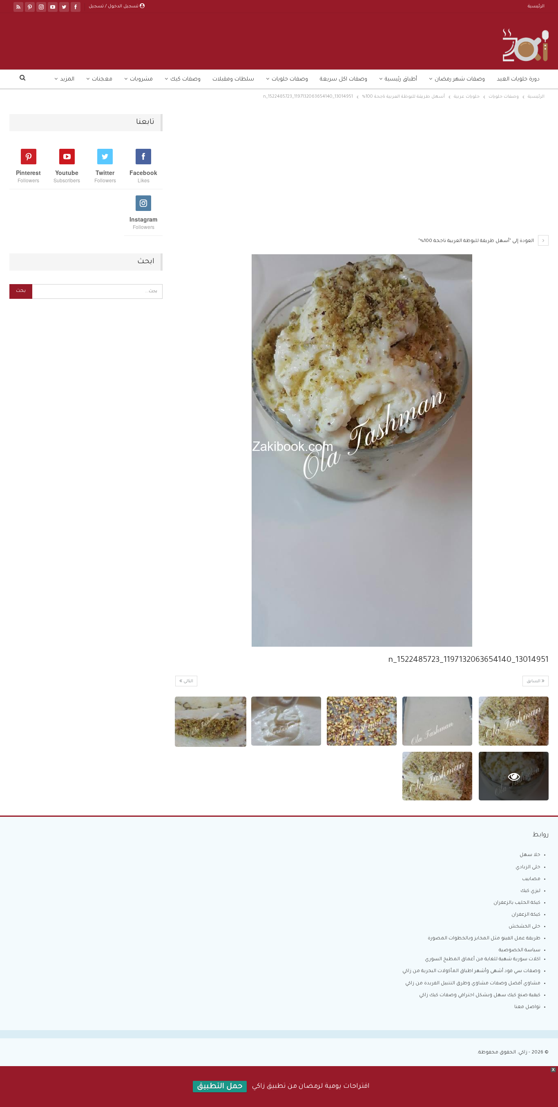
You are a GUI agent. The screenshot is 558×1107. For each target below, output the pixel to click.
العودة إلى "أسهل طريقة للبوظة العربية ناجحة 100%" (476, 241)
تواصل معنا (527, 1007)
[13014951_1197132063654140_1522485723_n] (514, 721)
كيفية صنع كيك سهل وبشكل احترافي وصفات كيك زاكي (479, 995)
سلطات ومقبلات (233, 79)
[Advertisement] (362, 174)
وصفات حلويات (290, 79)
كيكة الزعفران (525, 915)
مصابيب (531, 879)
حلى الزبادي (528, 867)
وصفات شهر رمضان (460, 79)
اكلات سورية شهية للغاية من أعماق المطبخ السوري (482, 959)
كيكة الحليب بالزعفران (516, 903)
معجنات (102, 79)
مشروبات (141, 79)
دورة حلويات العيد (518, 79)
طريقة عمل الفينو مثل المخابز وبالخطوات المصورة (484, 938)
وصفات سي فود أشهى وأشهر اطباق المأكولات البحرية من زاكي (471, 971)
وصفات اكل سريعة (343, 79)
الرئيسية (536, 6)
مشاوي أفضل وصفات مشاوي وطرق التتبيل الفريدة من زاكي (472, 983)
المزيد (67, 79)
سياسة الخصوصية (519, 950)
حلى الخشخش (524, 927)
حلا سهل (530, 855)
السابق (534, 681)
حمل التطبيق (220, 1087)
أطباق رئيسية (401, 79)
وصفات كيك (185, 79)
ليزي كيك (530, 891)
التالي (187, 681)
